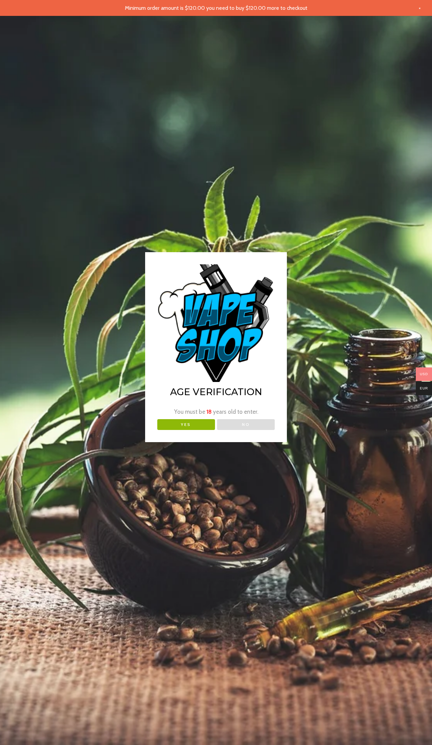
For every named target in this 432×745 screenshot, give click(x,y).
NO (246, 424)
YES (186, 424)
